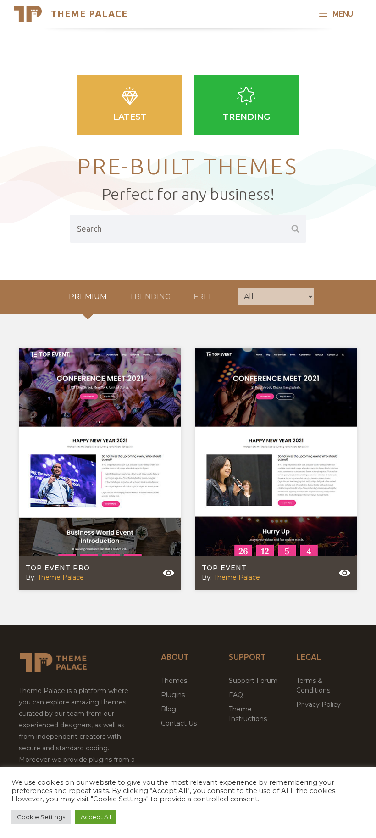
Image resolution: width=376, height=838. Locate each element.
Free (204, 296)
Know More (93, 467)
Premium (88, 296)
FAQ (236, 695)
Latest (130, 117)
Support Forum (253, 680)
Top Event (224, 568)
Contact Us (179, 723)
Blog (168, 709)
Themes (174, 680)
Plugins (173, 695)
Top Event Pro (58, 568)
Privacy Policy (318, 704)
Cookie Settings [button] (41, 817)
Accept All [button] (96, 817)
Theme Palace (89, 13)
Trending (246, 117)
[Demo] (168, 573)
